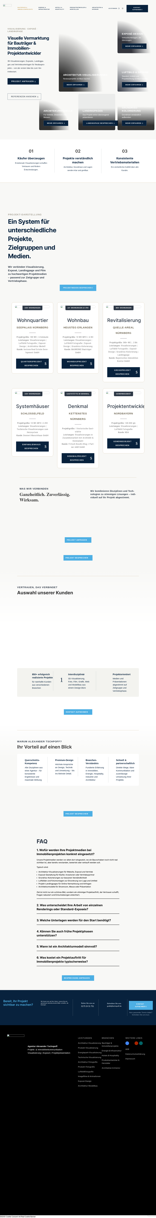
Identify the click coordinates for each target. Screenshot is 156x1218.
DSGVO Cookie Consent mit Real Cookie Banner (18, 1217)
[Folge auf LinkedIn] (132, 1043)
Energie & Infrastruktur (44, 8)
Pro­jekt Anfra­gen (22, 81)
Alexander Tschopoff (35, 1056)
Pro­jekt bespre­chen (77, 558)
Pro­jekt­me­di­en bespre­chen (77, 288)
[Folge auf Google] (127, 1043)
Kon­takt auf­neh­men (77, 712)
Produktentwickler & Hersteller (78, 8)
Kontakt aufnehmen (136, 8)
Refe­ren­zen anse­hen (23, 97)
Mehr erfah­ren (75, 85)
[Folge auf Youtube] (136, 1043)
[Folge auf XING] (141, 1043)
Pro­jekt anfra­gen (77, 540)
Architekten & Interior (97, 8)
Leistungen (112, 8)
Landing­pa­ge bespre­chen (99, 123)
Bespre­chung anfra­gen (77, 978)
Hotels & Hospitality (59, 8)
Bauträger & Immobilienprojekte (25, 8)
